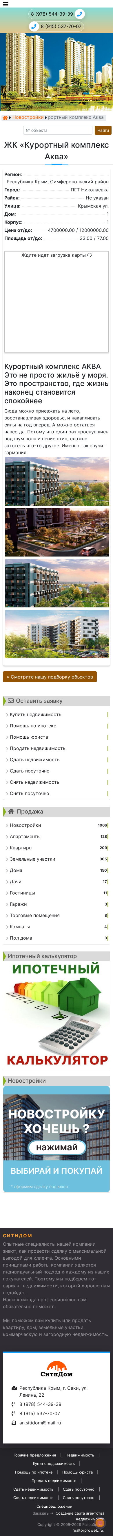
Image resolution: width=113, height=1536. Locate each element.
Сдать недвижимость (33, 1489)
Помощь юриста (77, 1472)
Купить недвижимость (54, 1463)
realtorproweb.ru (87, 1530)
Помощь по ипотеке (34, 1472)
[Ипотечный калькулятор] (56, 1015)
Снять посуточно (78, 1497)
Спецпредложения (54, 1506)
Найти (103, 130)
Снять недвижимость (33, 1497)
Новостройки (28, 117)
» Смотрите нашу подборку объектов (50, 677)
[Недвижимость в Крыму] (5, 117)
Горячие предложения (35, 1455)
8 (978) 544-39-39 (52, 14)
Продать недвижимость (54, 1480)
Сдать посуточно (78, 1489)
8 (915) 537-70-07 (61, 26)
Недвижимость (79, 1455)
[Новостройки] (56, 1139)
